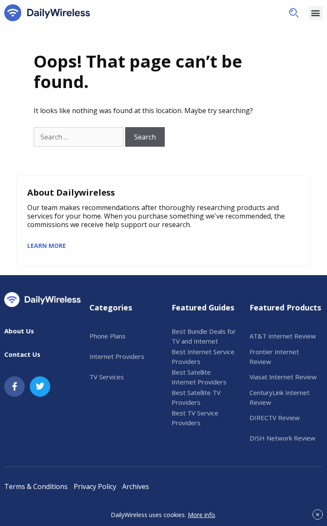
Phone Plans (107, 336)
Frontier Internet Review (274, 356)
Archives (135, 486)
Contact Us (22, 354)
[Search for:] (78, 137)
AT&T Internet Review (283, 336)
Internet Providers (116, 356)
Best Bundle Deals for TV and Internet (204, 336)
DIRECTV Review (275, 417)
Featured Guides (203, 307)
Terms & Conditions (36, 486)
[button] (293, 12)
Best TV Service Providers (195, 418)
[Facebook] (14, 386)
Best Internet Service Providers (203, 356)
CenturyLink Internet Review (280, 397)
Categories (110, 307)
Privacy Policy (95, 486)
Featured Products (285, 307)
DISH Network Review (283, 438)
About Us (19, 331)
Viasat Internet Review (283, 376)
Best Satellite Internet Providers (199, 377)
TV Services (106, 376)
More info (201, 515)
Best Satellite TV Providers (196, 397)
